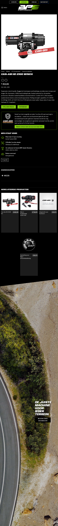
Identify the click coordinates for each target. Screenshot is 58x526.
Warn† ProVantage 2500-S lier (23, 213)
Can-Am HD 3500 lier (6, 212)
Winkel (8, 71)
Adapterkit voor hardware (43, 212)
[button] (4, 8)
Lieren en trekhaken (27, 71)
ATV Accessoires (16, 71)
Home (2, 71)
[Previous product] (6, 80)
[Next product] (2, 80)
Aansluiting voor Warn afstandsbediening (25, 256)
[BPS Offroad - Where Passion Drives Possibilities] (29, 7)
